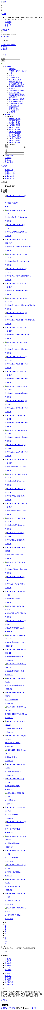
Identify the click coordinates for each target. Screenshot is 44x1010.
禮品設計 (8, 967)
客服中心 (8, 26)
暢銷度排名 (9, 170)
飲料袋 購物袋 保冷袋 (17, 84)
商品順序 (4, 166)
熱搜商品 (8, 160)
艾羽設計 (35, 1008)
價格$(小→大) (10, 174)
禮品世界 (12, 1008)
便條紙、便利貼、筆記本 (18, 71)
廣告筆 (11, 75)
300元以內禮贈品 (15, 136)
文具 (10, 73)
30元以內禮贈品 (14, 123)
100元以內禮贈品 (15, 127)
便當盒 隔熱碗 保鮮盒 (17, 90)
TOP (4, 14)
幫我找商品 (9, 982)
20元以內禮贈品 (14, 121)
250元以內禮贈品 (15, 134)
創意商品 (12, 69)
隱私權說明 (9, 984)
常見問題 (8, 961)
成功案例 (8, 965)
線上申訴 (8, 24)
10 (6, 941)
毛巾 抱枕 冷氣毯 (15, 80)
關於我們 (8, 978)
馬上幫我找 (5, 36)
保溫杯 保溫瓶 (14, 106)
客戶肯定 (8, 980)
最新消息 (8, 963)
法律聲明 (4, 1008)
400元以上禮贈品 (15, 142)
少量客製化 (9, 155)
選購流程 (8, 22)
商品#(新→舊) (10, 176)
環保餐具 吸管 (14, 77)
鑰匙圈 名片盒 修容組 (17, 95)
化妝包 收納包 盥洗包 (17, 99)
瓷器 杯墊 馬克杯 (15, 93)
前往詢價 (4, 49)
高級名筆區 (13, 97)
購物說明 (8, 959)
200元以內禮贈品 (15, 132)
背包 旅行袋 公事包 (16, 101)
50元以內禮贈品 (14, 125)
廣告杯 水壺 (13, 108)
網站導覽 (8, 970)
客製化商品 (9, 162)
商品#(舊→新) (10, 178)
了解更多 (4, 1000)
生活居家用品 (14, 110)
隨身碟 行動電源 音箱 (17, 86)
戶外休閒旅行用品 (15, 82)
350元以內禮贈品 (15, 138)
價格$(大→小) (10, 172)
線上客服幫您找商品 (8, 45)
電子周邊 (12, 88)
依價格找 (8, 114)
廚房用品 (12, 112)
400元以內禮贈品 (15, 140)
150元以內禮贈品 (15, 129)
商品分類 (8, 67)
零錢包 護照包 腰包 (16, 103)
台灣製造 (8, 158)
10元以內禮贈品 (14, 119)
